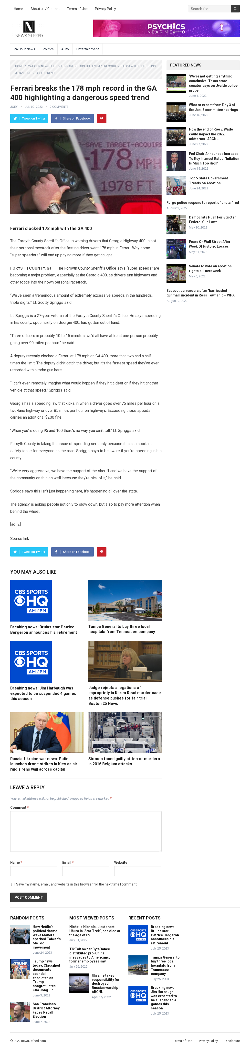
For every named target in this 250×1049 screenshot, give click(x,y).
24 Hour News (24, 49)
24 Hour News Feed (42, 66)
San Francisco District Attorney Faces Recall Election (46, 1010)
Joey (14, 107)
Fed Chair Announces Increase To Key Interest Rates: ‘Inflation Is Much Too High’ (214, 158)
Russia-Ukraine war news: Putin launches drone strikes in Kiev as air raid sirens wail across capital (43, 764)
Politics (48, 49)
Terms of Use (77, 9)
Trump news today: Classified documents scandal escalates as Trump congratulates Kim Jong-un (46, 975)
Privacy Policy (105, 9)
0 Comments (59, 107)
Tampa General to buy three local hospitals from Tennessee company (165, 965)
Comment (19, 807)
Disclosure (232, 1041)
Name (16, 862)
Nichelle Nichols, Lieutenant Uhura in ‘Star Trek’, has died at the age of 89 (94, 931)
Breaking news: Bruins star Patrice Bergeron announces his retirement (165, 935)
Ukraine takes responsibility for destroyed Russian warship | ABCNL (106, 983)
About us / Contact (45, 9)
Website (120, 862)
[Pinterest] (101, 118)
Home (18, 9)
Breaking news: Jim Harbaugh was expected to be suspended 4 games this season (43, 693)
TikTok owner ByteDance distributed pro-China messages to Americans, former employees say (89, 955)
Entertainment (87, 49)
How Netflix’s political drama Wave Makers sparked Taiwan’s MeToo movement (47, 937)
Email (68, 862)
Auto (65, 49)
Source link (19, 538)
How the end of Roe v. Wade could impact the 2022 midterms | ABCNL (211, 134)
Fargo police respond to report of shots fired (203, 203)
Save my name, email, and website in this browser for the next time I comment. (76, 884)
